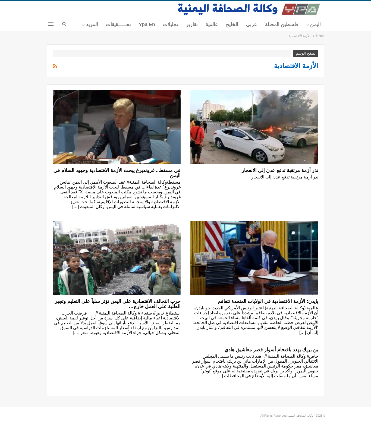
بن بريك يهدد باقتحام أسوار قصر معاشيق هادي (271, 349)
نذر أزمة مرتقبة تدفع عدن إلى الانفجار (280, 170)
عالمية (212, 24)
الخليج (232, 24)
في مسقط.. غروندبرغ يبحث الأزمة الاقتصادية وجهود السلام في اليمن (117, 173)
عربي (251, 24)
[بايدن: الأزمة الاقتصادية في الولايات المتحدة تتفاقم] (254, 258)
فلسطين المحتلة (281, 24)
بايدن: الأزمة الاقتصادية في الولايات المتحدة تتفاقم (268, 301)
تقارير (192, 24)
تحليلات (170, 24)
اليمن (315, 24)
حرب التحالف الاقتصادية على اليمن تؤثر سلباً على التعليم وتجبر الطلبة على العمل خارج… (118, 304)
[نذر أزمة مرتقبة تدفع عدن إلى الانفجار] (254, 127)
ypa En (147, 24)
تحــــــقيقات (118, 24)
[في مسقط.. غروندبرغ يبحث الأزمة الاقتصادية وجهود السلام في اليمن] (117, 127)
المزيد (92, 24)
